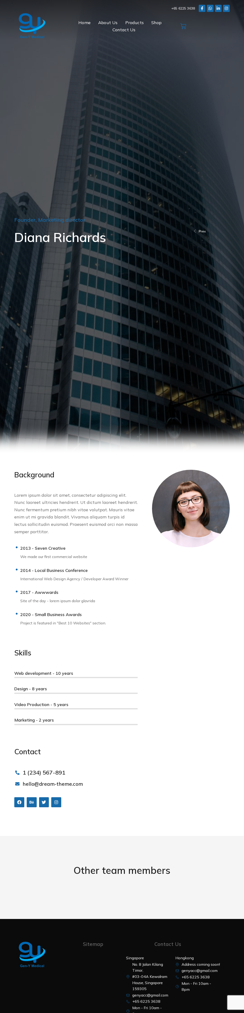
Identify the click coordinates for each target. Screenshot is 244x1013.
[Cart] (183, 26)
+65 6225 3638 (183, 8)
